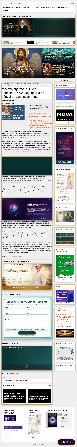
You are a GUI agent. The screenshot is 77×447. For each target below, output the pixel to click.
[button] (65, 146)
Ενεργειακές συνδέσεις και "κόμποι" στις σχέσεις (50, 73)
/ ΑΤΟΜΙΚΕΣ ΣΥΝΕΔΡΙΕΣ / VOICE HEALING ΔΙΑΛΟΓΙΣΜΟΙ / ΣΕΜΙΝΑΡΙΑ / (50, 7)
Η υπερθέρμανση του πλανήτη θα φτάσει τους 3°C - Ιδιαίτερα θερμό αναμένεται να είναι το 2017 (39, 398)
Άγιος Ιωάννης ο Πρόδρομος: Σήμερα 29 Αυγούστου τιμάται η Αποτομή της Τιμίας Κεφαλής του (42, 41)
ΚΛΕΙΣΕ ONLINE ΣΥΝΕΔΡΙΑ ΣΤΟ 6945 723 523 (27, 287)
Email (6, 313)
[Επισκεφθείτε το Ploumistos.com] (17, 27)
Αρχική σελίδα (31, 437)
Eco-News (9, 85)
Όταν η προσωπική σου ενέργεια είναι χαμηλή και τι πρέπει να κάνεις (17, 42)
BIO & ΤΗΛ (5, 10)
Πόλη (28, 313)
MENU (17, 7)
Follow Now (65, 98)
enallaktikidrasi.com (16, 256)
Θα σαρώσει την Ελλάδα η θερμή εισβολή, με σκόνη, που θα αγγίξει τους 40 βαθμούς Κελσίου (39, 127)
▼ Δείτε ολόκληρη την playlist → (66, 243)
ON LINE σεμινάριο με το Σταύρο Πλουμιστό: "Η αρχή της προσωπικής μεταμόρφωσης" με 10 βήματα (67, 70)
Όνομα (6, 307)
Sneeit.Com (41, 444)
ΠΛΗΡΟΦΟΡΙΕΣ (8, 7)
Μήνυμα (7, 319)
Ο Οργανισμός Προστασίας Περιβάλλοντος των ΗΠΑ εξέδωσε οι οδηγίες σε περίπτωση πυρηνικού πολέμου (40, 122)
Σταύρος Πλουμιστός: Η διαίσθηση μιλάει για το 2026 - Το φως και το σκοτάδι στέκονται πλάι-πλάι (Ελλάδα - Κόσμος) (65, 318)
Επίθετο (29, 307)
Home (3, 85)
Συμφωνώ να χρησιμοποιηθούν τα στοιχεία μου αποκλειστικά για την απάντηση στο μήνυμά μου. (26, 329)
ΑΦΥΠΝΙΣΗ (25, 7)
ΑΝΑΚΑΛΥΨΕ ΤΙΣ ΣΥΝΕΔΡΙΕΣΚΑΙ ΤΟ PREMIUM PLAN (65, 162)
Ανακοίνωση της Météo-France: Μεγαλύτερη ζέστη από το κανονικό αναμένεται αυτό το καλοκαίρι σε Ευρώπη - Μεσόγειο (40, 116)
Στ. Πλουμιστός (17, 4)
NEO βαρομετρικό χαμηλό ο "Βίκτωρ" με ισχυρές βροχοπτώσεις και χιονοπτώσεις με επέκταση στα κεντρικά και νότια (14, 396)
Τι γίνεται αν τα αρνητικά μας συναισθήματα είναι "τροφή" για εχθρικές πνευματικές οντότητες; (66, 41)
